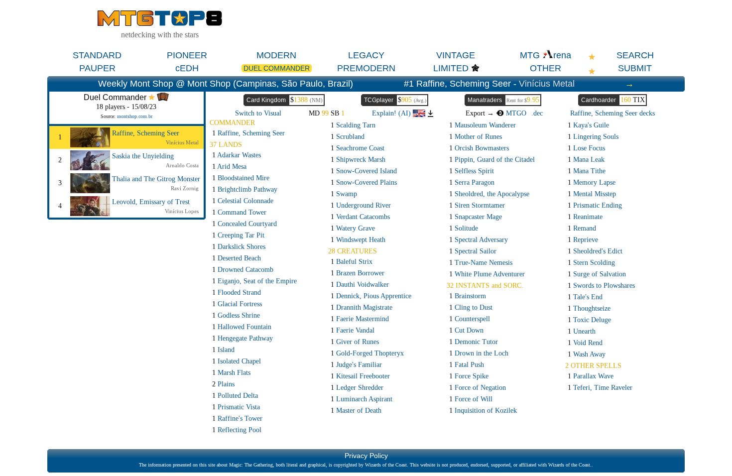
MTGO (515, 113)
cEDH (187, 68)
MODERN (276, 55)
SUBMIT (635, 68)
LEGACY (366, 55)
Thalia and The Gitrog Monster (156, 179)
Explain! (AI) (392, 113)
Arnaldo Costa (182, 165)
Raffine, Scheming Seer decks (612, 113)
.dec (537, 113)
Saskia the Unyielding (143, 156)
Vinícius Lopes (182, 211)
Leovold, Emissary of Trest (151, 202)
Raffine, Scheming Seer (145, 133)
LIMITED (451, 68)
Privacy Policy (366, 456)
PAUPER (97, 68)
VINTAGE (455, 55)
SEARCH (635, 55)
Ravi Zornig (185, 188)
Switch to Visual (258, 113)
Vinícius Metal (547, 84)
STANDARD (97, 55)
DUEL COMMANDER (277, 68)
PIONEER (187, 55)
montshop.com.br (134, 116)
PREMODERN (366, 68)
